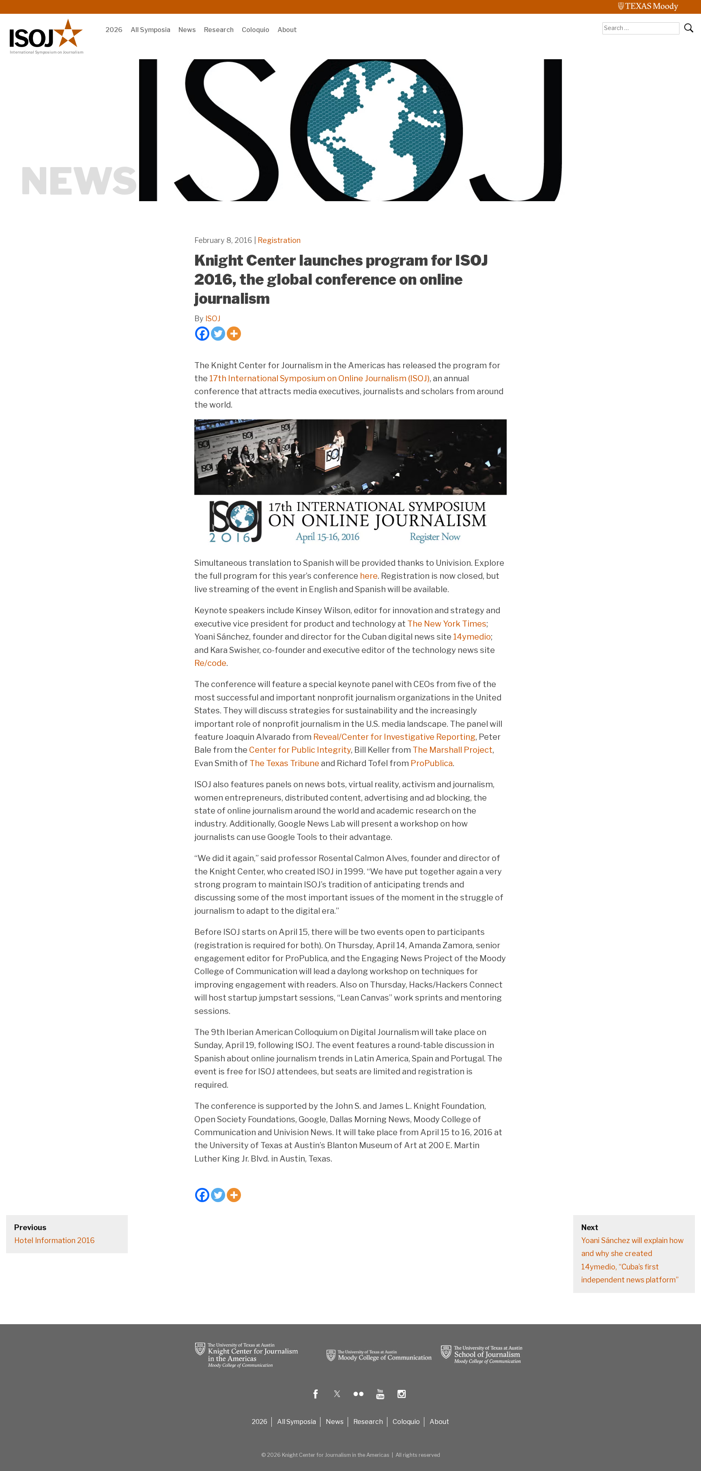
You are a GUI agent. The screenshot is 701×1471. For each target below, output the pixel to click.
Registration (279, 240)
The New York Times (446, 624)
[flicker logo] (358, 1400)
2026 (114, 30)
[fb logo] (315, 1400)
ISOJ (212, 318)
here (369, 576)
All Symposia (150, 30)
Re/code (210, 663)
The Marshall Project (452, 750)
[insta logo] (402, 1400)
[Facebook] (202, 333)
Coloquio (255, 30)
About (287, 30)
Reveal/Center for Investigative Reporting (394, 737)
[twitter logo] (337, 1400)
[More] (234, 333)
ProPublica (432, 763)
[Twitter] (218, 333)
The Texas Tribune (284, 763)
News (187, 30)
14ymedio (472, 637)
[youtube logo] (380, 1400)
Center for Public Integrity (300, 750)
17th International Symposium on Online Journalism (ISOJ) (319, 378)
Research (219, 30)
